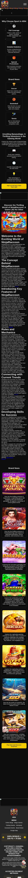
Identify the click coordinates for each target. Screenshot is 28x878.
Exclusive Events (10, 828)
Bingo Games (18, 822)
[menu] (25, 4)
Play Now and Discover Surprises (14, 745)
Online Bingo (9, 822)
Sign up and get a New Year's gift (14, 186)
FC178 (3, 459)
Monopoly (19, 825)
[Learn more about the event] (14, 15)
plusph (11, 327)
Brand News (19, 828)
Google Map (14, 830)
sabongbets (9, 457)
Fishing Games (10, 825)
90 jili (16, 286)
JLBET (16, 394)
